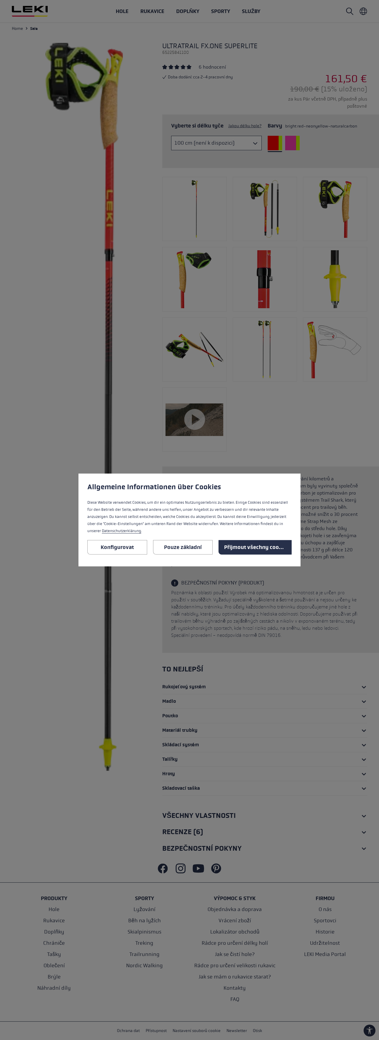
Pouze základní (183, 547)
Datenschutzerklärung (121, 531)
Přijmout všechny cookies (256, 547)
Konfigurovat (117, 547)
